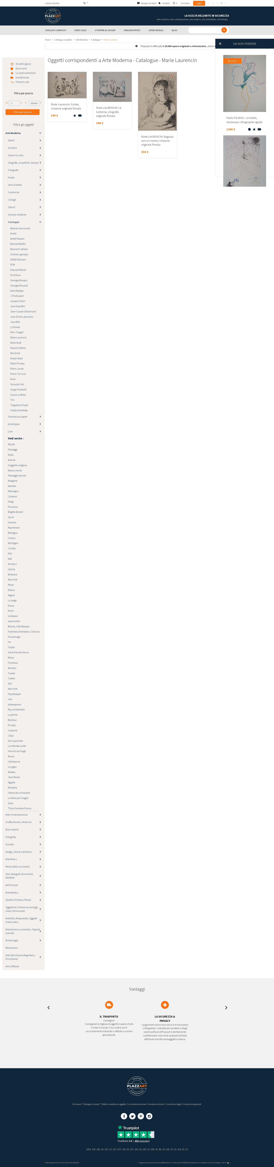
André (13, 233)
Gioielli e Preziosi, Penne (18, 899)
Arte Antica (11, 859)
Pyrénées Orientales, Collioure (24, 631)
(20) (167, 1149)
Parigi (10, 501)
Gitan (10, 803)
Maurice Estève (18, 347)
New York (12, 579)
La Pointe (15, 327)
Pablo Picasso (17, 363)
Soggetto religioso (17, 465)
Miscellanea (12, 947)
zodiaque (13, 615)
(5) (183, 1149)
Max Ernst (15, 353)
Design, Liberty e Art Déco (19, 851)
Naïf (10, 558)
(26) (98, 1149)
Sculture (12, 147)
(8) (160, 1149)
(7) (110, 1149)
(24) (136, 1149)
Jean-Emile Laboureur (21, 316)
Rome (11, 756)
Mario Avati (15, 342)
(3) (156, 1149)
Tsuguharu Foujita (19, 405)
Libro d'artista (15, 184)
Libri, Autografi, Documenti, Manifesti (19, 875)
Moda (11, 584)
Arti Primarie (12, 885)
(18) (152, 1149)
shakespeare (14, 704)
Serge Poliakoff (18, 389)
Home (48, 39)
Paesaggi (12, 449)
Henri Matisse (17, 290)
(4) (102, 1149)
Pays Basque (14, 694)
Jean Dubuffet (17, 306)
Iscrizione (185, 3)
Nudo (10, 454)
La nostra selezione (26, 72)
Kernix (224, 1163)
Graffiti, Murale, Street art (18, 822)
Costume (12, 730)
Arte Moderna (82, 39)
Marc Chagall (16, 332)
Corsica (12, 538)
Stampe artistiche (17, 214)
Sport (11, 517)
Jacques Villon (17, 301)
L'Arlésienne (14, 761)
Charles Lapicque (19, 254)
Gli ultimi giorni (23, 63)
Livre (10, 431)
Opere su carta (15, 155)
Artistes (11, 772)
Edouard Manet (18, 269)
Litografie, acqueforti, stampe (23, 162)
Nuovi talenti (12, 829)
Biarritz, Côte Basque (18, 626)
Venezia (12, 522)
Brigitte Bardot (15, 511)
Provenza (13, 506)
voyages (12, 766)
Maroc (11, 657)
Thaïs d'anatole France (19, 808)
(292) (88, 1149)
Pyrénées (13, 662)
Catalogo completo (63, 39)
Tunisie (11, 673)
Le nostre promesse (137, 1104)
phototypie (14, 424)
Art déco (12, 564)
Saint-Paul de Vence (18, 652)
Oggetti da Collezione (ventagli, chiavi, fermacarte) (22, 909)
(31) (106, 1149)
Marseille (12, 787)
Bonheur (12, 719)
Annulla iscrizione (156, 1104)
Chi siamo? (77, 1104)
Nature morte (15, 470)
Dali (10, 683)
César (11, 735)
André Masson (17, 238)
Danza (11, 605)
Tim (12, 399)
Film (10, 553)
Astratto (12, 485)
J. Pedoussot (16, 295)
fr (208, 3)
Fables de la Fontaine (19, 792)
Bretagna (12, 532)
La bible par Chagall (18, 798)
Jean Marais (14, 777)
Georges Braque (18, 280)
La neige (12, 600)
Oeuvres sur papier (17, 416)
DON (12, 264)
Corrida (12, 548)
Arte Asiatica (12, 892)
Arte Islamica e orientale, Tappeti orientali (23, 931)
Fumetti (9, 844)
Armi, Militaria (12, 966)
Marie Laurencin (18, 337)
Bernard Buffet (17, 243)
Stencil (11, 207)
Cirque (11, 647)
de (217, 3)
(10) (93, 1149)
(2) (128, 1149)
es (225, 3)
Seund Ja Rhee (18, 394)
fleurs (11, 610)
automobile (14, 621)
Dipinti (11, 140)
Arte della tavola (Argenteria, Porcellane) (20, 957)
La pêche (13, 714)
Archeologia (12, 940)
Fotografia (11, 836)
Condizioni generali (192, 1104)
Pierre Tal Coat (18, 373)
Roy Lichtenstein (16, 709)
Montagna (13, 543)
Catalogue (95, 39)
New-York (12, 688)
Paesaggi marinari (17, 475)
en (213, 3)
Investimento (22, 77)
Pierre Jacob (17, 368)
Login (199, 3)
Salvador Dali (17, 384)
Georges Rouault (19, 285)
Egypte (11, 782)
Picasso (12, 725)
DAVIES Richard (18, 259)
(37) (119, 1149)
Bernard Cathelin (19, 249)
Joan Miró (15, 321)
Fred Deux (15, 275)
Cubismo (12, 496)
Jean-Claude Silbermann (23, 311)
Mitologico (13, 491)
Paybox (217, 1163)
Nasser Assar (16, 358)
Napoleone (14, 527)
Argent (11, 595)
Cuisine (11, 678)
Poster (11, 177)
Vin (9, 641)
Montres (12, 668)
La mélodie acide (17, 745)
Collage (12, 199)
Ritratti (11, 444)
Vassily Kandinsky (19, 410)
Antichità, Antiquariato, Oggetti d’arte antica (21, 920)
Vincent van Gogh (17, 751)
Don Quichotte (15, 740)
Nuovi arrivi (21, 68)
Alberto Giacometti (20, 228)
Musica (11, 589)
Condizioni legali (173, 1104)
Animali (11, 460)
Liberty (11, 569)
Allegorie (12, 480)
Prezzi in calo (22, 81)
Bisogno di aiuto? (92, 1104)
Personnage (14, 636)
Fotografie (13, 170)
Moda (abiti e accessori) (18, 866)
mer (10, 699)
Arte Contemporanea (17, 814)
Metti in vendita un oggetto (114, 1104)
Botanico (12, 574)
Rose (13, 379)
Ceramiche (13, 192)
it (221, 3)
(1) (148, 1149)
